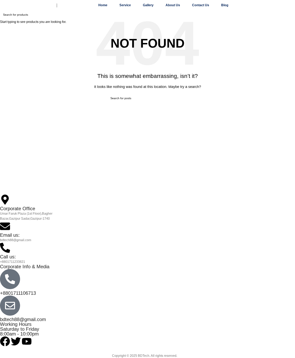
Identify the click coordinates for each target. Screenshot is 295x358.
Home (102, 5)
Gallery (148, 5)
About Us (173, 5)
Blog (224, 5)
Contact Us (200, 5)
